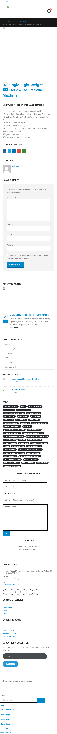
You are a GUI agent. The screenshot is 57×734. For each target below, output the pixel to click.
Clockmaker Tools (9, 636)
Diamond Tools (8, 631)
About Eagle (5, 714)
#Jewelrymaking (10, 443)
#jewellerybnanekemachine (14, 430)
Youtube (24, 592)
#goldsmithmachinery (12, 426)
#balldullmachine (11, 406)
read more (14, 327)
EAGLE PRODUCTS (8, 710)
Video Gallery (7, 608)
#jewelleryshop (10, 440)
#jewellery (27, 426)
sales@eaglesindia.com (11, 584)
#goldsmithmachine (39, 423)
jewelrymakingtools (11, 463)
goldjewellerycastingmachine (30, 450)
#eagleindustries (23, 410)
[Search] (41, 700)
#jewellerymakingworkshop (37, 436)
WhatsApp (24, 151)
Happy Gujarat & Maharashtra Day (25, 379)
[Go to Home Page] (3, 21)
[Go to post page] (28, 300)
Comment (11, 198)
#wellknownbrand (34, 446)
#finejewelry (34, 420)
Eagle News (5, 724)
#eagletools (8, 420)
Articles (7, 344)
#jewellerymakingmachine (13, 436)
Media (10, 362)
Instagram (30, 592)
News (10, 353)
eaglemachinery (10, 450)
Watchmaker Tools (9, 633)
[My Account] (36, 11)
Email (19, 151)
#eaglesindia (36, 416)
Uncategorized (10, 367)
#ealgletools (21, 420)
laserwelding (42, 463)
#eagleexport (9, 410)
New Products (7, 732)
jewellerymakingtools (12, 459)
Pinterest (18, 592)
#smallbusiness (18, 446)
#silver (6, 446)
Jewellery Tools (8, 628)
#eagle (23, 406)
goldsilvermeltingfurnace (14, 453)
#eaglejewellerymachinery (14, 413)
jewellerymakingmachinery (29, 456)
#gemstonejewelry (11, 423)
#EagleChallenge (34, 406)
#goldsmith (25, 423)
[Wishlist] (42, 11)
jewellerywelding (31, 459)
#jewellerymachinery (12, 433)
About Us (6, 605)
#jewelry (21, 440)
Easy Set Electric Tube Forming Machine (30, 315)
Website (10, 245)
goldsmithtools (33, 453)
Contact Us (7, 613)
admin (15, 166)
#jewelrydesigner (34, 440)
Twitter (9, 151)
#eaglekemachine (33, 413)
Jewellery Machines (10, 625)
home (3, 705)
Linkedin (36, 592)
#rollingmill (23, 443)
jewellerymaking (10, 456)
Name (10, 224)
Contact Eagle (6, 729)
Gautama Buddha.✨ (19, 389)
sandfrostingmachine (12, 466)
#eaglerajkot (23, 416)
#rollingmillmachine (39, 443)
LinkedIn (14, 151)
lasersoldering (28, 463)
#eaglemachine (9, 416)
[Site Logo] (12, 11)
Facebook (4, 151)
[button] (5, 11)
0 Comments (6, 99)
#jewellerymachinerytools (33, 433)
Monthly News (13, 349)
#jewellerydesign (34, 430)
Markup (7, 358)
